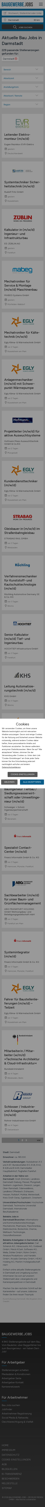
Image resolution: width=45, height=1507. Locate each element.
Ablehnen (9, 782)
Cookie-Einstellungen (22, 774)
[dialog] (22, 753)
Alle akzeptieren (32, 782)
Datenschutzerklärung (11, 767)
